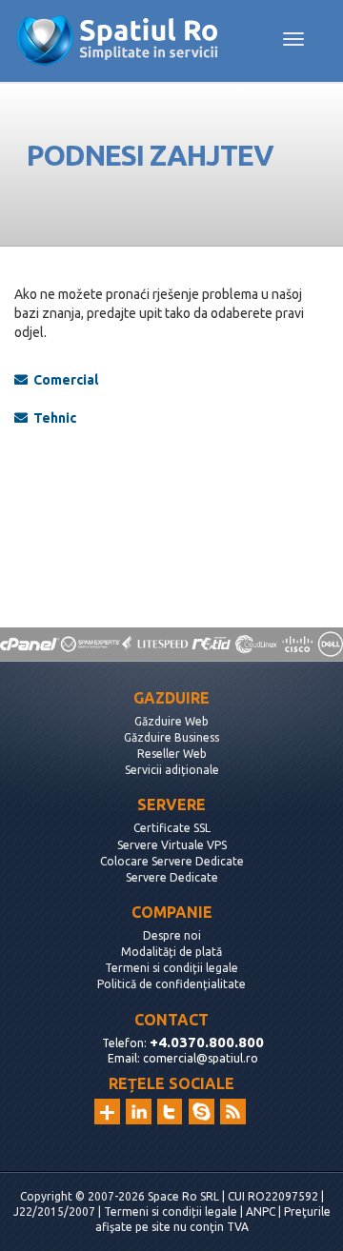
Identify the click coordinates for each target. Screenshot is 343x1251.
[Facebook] (201, 1111)
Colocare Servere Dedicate (172, 861)
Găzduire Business (171, 737)
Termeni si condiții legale (171, 968)
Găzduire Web (171, 721)
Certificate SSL (172, 828)
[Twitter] (170, 1111)
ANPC (260, 1211)
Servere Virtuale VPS (172, 845)
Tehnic (52, 418)
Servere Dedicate (172, 877)
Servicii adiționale (172, 770)
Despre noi (172, 935)
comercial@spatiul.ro (200, 1058)
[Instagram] (107, 1111)
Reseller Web (172, 753)
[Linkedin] (138, 1111)
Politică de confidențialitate (171, 984)
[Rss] (233, 1111)
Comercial (63, 379)
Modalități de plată (171, 951)
